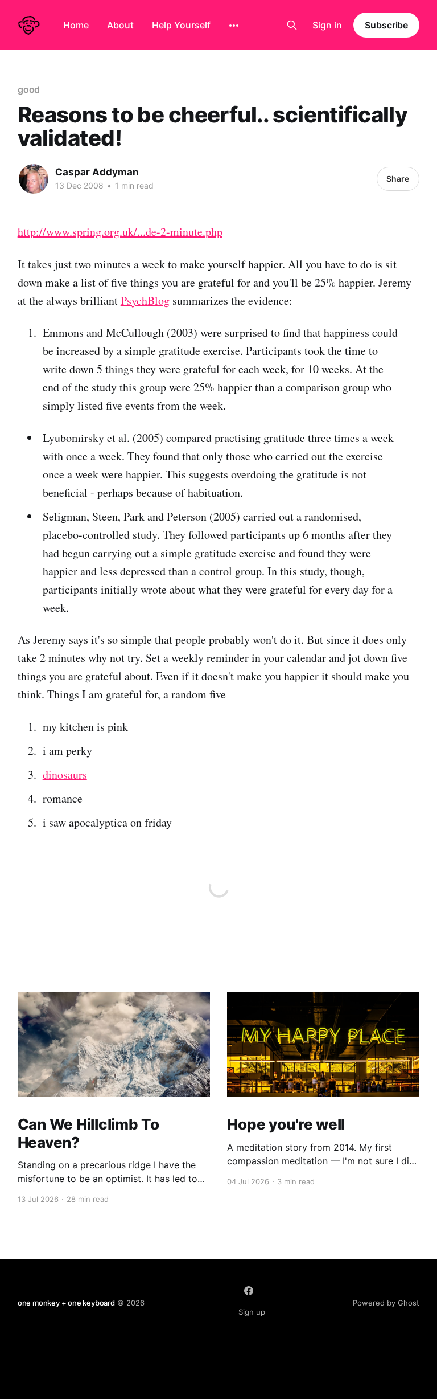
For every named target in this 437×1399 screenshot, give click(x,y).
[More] (233, 25)
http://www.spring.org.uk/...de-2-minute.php (120, 231)
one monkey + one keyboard (66, 1302)
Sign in (327, 25)
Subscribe (386, 25)
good (29, 89)
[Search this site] (292, 25)
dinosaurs (65, 774)
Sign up (251, 1311)
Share (397, 178)
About (120, 25)
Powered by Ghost (386, 1302)
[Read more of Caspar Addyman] (34, 179)
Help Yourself (181, 25)
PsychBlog (145, 300)
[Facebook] (248, 1290)
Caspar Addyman (97, 172)
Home (76, 25)
